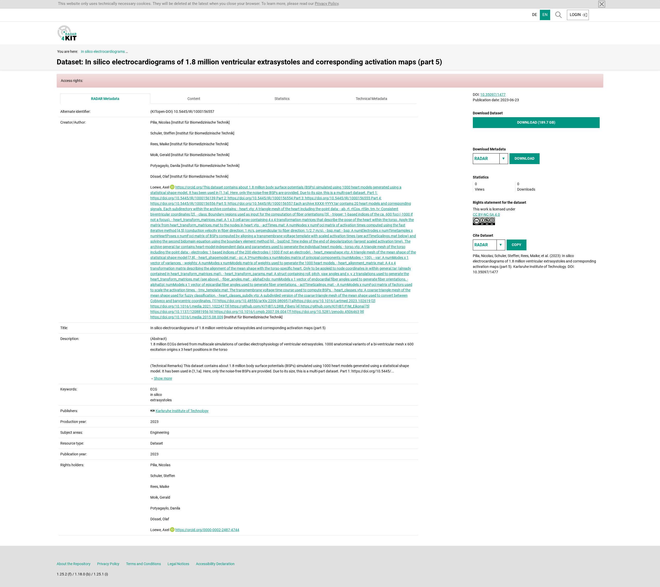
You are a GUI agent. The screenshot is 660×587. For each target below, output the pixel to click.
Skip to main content (21, 3)
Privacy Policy (327, 3)
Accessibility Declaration (215, 564)
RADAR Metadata (105, 99)
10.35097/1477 (493, 94)
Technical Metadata (371, 99)
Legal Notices (178, 564)
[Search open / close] (558, 15)
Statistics (282, 99)
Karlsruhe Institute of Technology (182, 411)
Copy (516, 245)
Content (193, 99)
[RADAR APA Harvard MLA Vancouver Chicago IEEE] (489, 245)
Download (524, 158)
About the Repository (73, 564)
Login (575, 14)
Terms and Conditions (143, 564)
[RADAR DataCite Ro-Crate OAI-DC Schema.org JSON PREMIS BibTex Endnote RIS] (490, 158)
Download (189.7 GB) (536, 122)
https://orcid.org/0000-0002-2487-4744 (207, 530)
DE (534, 14)
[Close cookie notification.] (601, 4)
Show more (163, 378)
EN (545, 14)
